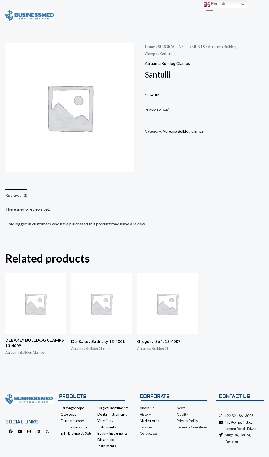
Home (150, 46)
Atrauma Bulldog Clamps (167, 63)
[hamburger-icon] (209, 9)
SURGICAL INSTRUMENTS (181, 46)
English (217, 4)
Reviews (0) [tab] (16, 195)
